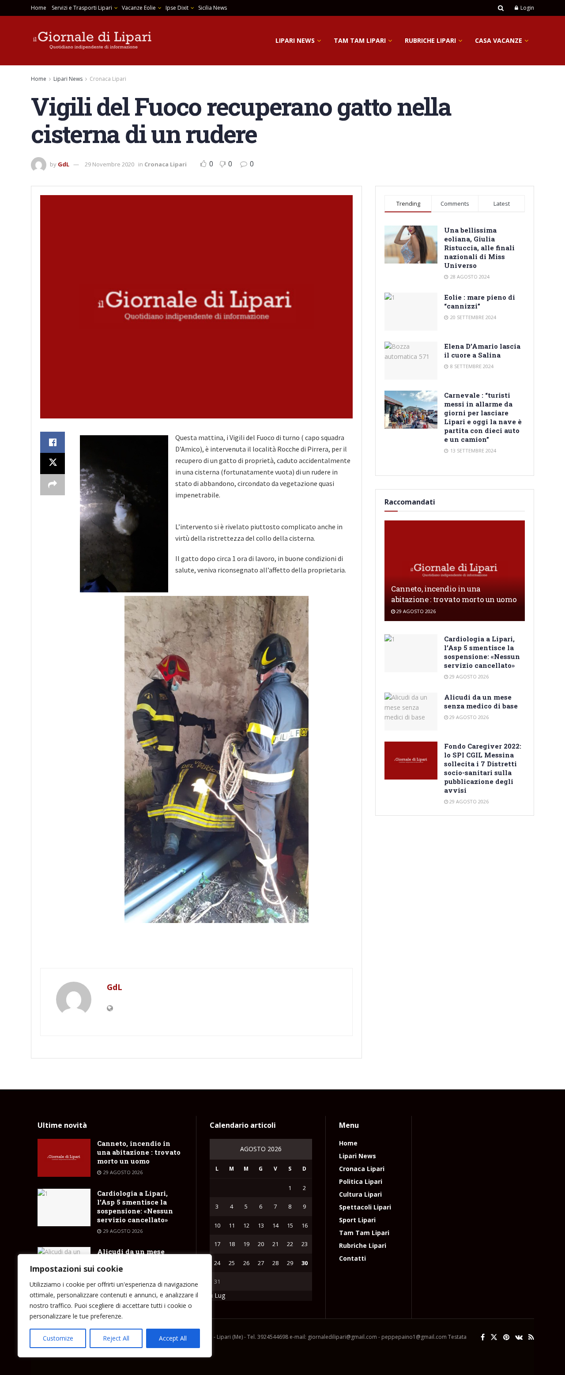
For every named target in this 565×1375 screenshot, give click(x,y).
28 (275, 1263)
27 (261, 1263)
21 (275, 1244)
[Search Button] (501, 8)
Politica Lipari (360, 1181)
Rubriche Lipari (430, 40)
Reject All (116, 1338)
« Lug (217, 1295)
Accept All (173, 1338)
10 (217, 1225)
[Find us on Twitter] (493, 1337)
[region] (115, 1305)
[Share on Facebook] (52, 442)
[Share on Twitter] (52, 463)
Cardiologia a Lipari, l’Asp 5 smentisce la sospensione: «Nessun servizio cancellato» (482, 652)
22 (290, 1244)
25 (232, 1263)
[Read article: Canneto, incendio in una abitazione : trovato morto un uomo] (454, 570)
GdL (63, 164)
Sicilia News (212, 7)
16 (304, 1225)
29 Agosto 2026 (415, 611)
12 (246, 1225)
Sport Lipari (357, 1220)
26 (246, 1263)
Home (38, 7)
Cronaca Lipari (108, 79)
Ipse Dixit (177, 7)
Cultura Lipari (360, 1194)
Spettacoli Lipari (365, 1207)
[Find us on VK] (519, 1337)
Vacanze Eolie (139, 7)
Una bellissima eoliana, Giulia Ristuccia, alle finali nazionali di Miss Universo (479, 248)
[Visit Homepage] (92, 41)
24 (217, 1263)
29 (290, 1263)
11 (232, 1225)
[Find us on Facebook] (483, 1337)
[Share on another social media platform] (52, 484)
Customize (58, 1338)
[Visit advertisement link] (196, 950)
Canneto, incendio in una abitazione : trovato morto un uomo (453, 594)
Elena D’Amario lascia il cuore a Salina (482, 350)
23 (304, 1244)
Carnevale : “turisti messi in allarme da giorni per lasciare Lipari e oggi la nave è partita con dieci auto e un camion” (483, 417)
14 (275, 1225)
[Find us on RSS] (531, 1337)
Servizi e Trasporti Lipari (82, 7)
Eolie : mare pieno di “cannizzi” (479, 301)
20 (261, 1244)
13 (261, 1225)
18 (232, 1244)
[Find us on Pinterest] (506, 1337)
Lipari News (295, 40)
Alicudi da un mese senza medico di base (481, 701)
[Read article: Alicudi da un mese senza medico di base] (410, 712)
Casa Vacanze (498, 40)
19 (246, 1244)
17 (217, 1244)
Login (526, 7)
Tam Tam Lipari (360, 40)
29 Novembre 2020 (109, 164)
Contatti (352, 1258)
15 (290, 1225)
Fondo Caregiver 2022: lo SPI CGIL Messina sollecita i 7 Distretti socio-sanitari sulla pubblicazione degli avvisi (482, 768)
